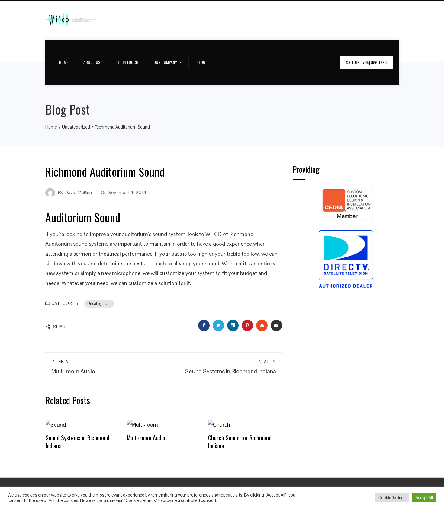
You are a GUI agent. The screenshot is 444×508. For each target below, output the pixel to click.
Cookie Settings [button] (391, 497)
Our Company (165, 62)
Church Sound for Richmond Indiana (240, 441)
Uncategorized (99, 303)
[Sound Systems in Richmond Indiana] (56, 424)
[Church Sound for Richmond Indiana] (219, 424)
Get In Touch (126, 62)
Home (63, 62)
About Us (91, 62)
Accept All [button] (424, 497)
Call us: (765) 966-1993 (366, 62)
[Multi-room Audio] (142, 424)
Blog (200, 62)
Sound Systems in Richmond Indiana (77, 441)
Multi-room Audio (146, 437)
